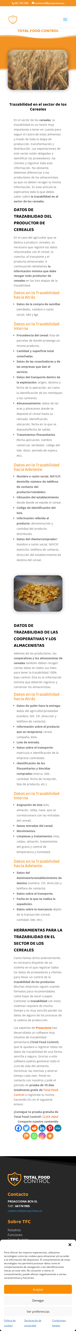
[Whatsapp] (34, 1135)
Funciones (15, 1235)
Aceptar (38, 1289)
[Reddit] (34, 1128)
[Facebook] (18, 1128)
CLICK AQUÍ (50, 1117)
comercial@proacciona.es (25, 1211)
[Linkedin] (42, 1128)
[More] (50, 1135)
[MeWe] (57, 1128)
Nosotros (14, 1230)
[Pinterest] (50, 1128)
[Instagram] (42, 1135)
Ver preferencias (38, 1311)
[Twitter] (26, 1128)
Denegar (38, 1300)
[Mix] (26, 1135)
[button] (70, 1245)
